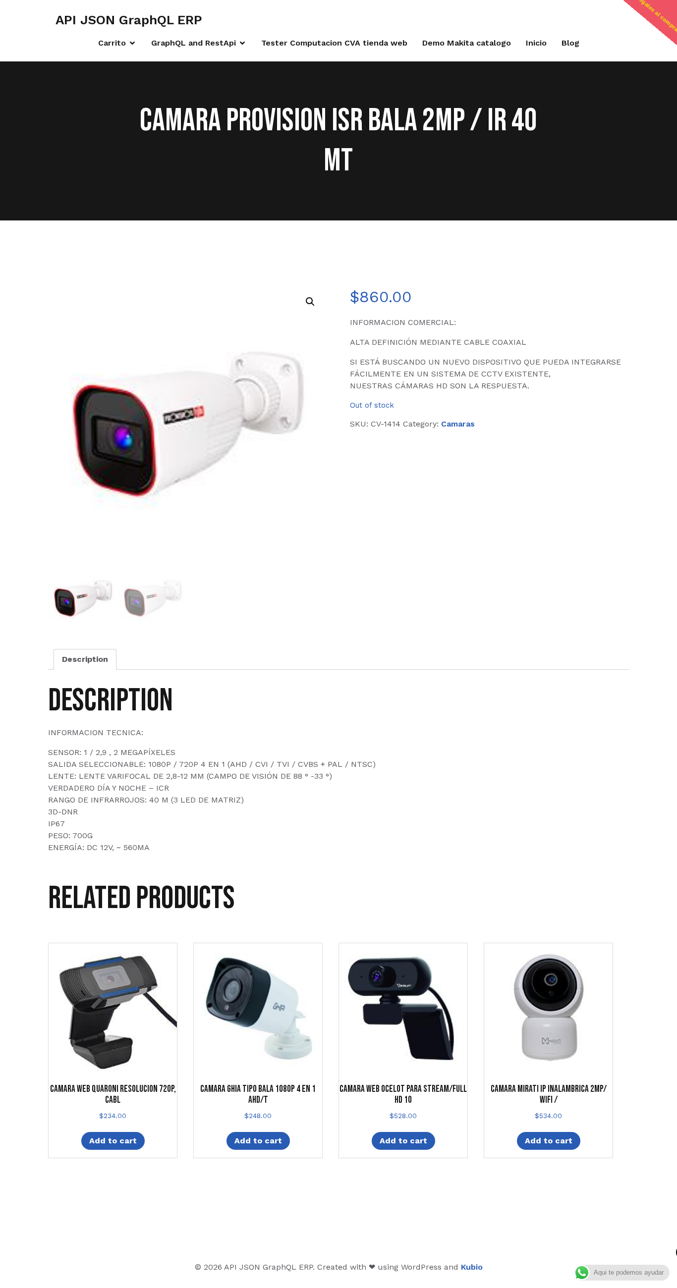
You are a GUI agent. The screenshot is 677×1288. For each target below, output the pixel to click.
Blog (570, 43)
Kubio (472, 1267)
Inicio (536, 43)
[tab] (85, 659)
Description (85, 659)
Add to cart (113, 1140)
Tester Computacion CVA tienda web (334, 43)
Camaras (458, 424)
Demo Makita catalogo (466, 43)
